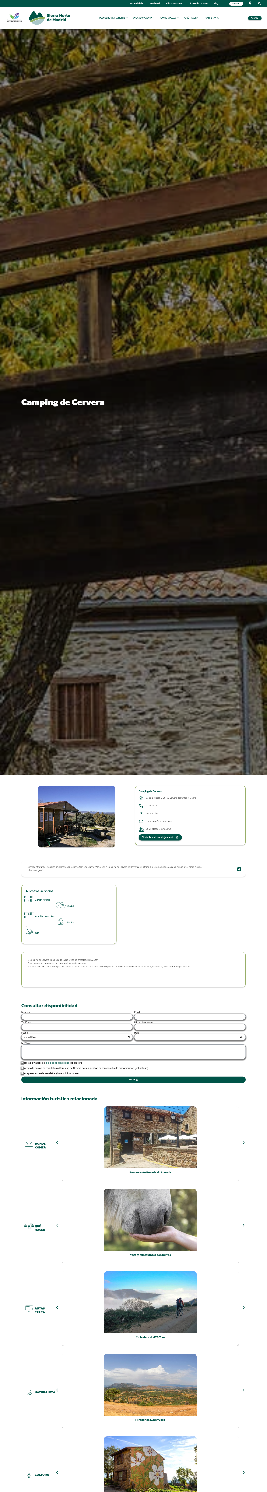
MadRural (155, 3)
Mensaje (26, 1043)
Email (137, 1012)
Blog (216, 3)
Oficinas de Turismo (198, 3)
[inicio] (49, 18)
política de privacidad (57, 1062)
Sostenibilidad (137, 3)
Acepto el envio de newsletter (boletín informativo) (51, 1073)
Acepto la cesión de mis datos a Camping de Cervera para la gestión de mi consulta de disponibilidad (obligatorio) (86, 1068)
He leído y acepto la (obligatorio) (53, 1062)
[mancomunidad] (14, 17)
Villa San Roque (174, 3)
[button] (259, 3)
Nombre (25, 1012)
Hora (137, 1033)
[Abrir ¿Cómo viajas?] (178, 18)
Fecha (24, 1033)
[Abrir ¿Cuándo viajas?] (154, 18)
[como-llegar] (250, 3)
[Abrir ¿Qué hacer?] (199, 18)
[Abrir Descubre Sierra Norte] (127, 18)
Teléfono (26, 1022)
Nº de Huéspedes (143, 1022)
